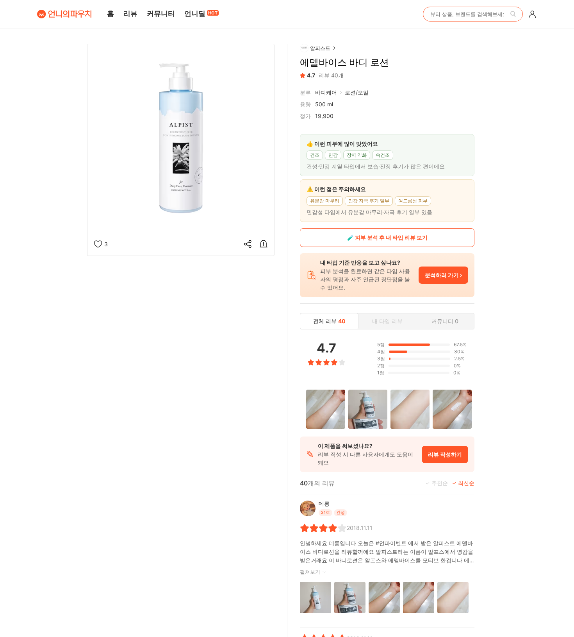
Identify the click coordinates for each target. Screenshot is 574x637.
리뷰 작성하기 (445, 454)
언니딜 (200, 13)
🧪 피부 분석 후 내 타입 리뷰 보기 (387, 237)
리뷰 (130, 13)
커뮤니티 (161, 13)
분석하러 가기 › (443, 275)
